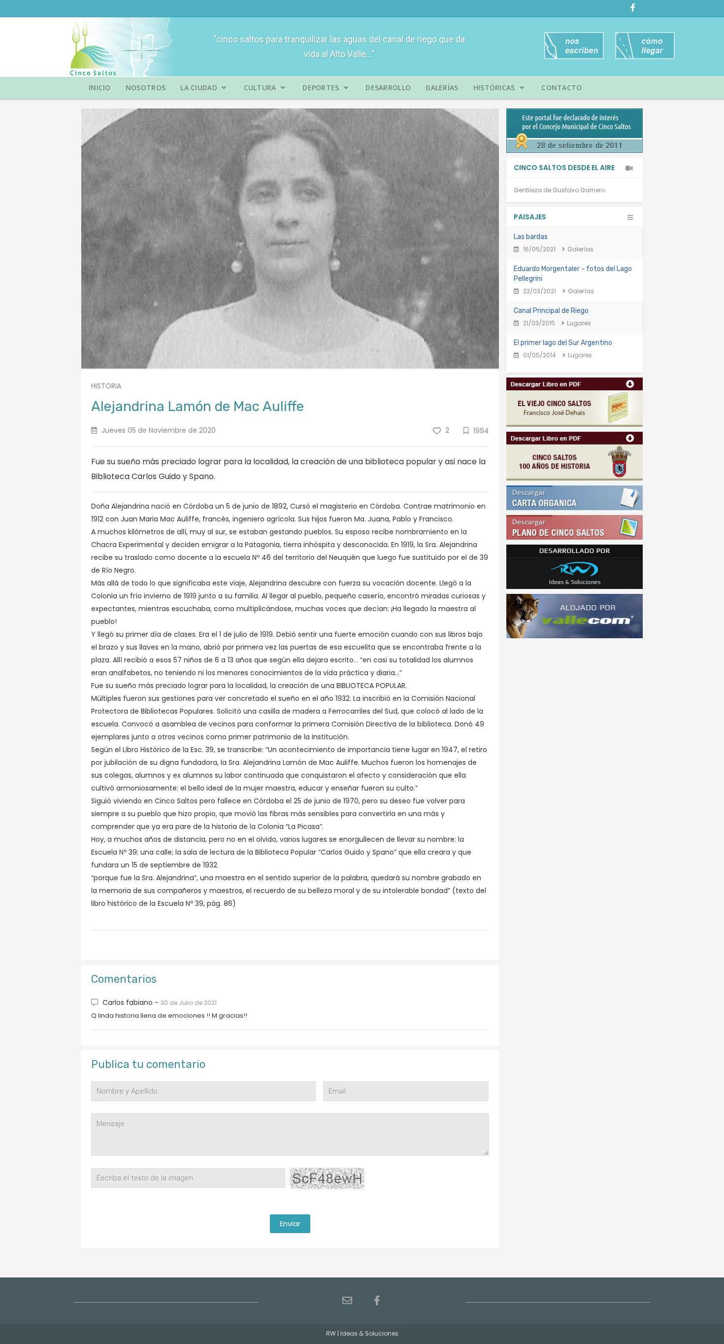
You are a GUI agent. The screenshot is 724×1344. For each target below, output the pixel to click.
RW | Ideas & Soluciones (362, 1333)
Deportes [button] (321, 87)
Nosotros (145, 87)
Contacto (561, 87)
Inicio (100, 87)
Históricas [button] (495, 87)
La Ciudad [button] (199, 87)
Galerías (442, 87)
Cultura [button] (261, 87)
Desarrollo (388, 87)
